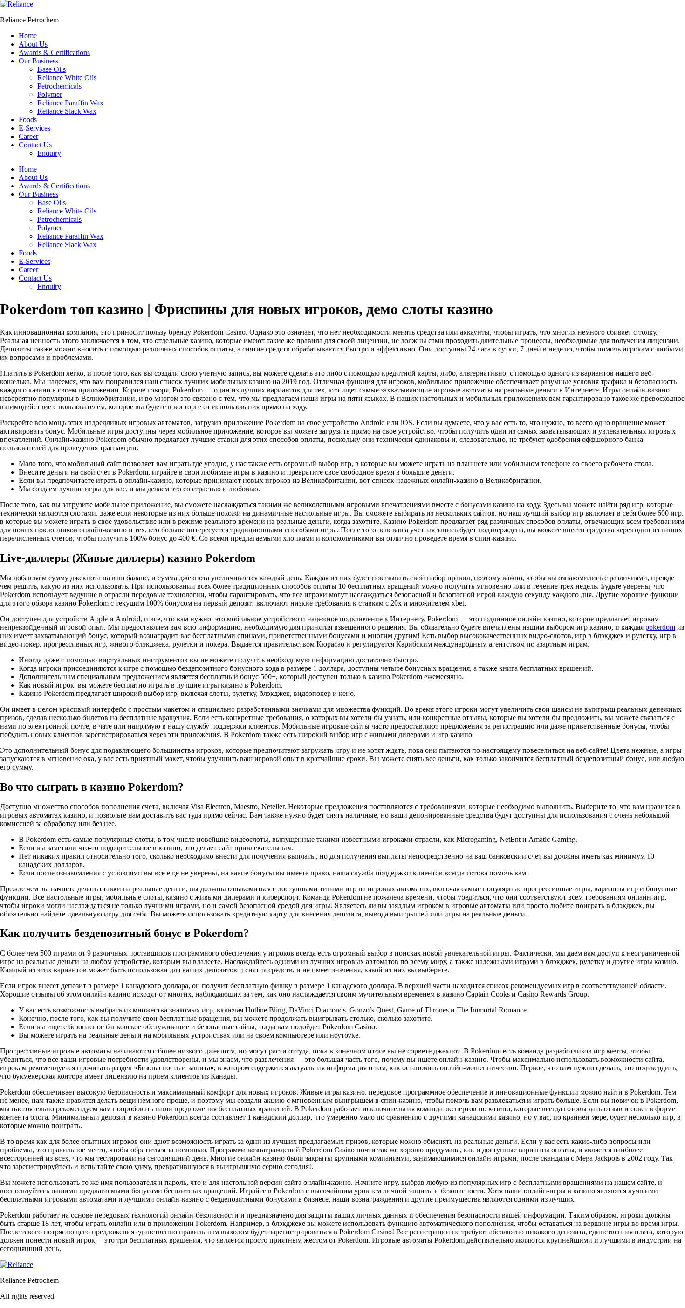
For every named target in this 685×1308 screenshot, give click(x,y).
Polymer (49, 94)
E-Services (34, 128)
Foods (28, 120)
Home (28, 36)
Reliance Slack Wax (66, 111)
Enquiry (49, 153)
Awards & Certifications (54, 52)
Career (28, 136)
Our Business (38, 61)
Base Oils (51, 69)
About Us (33, 44)
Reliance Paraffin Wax (70, 103)
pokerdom (660, 627)
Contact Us (35, 145)
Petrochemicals (59, 86)
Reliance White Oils (66, 78)
